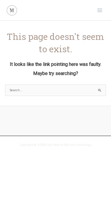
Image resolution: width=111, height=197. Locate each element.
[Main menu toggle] (99, 10)
